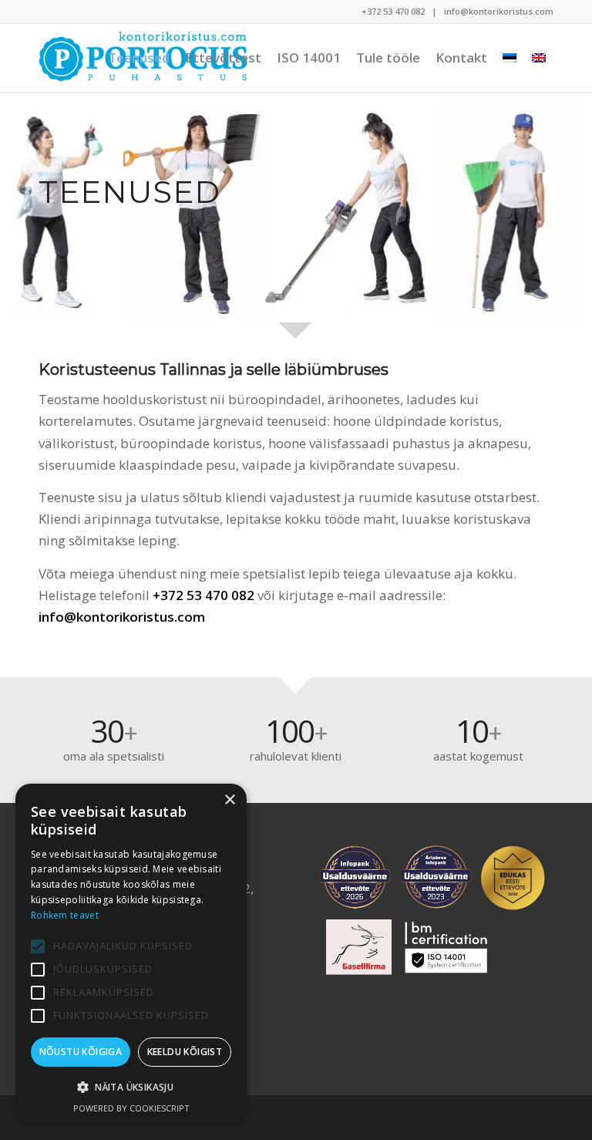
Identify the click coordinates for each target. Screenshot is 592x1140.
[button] (131, 1087)
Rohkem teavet (65, 915)
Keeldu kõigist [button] (185, 1051)
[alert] (131, 954)
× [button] (229, 800)
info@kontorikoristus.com (498, 11)
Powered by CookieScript (131, 1108)
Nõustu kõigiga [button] (81, 1051)
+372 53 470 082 (393, 11)
